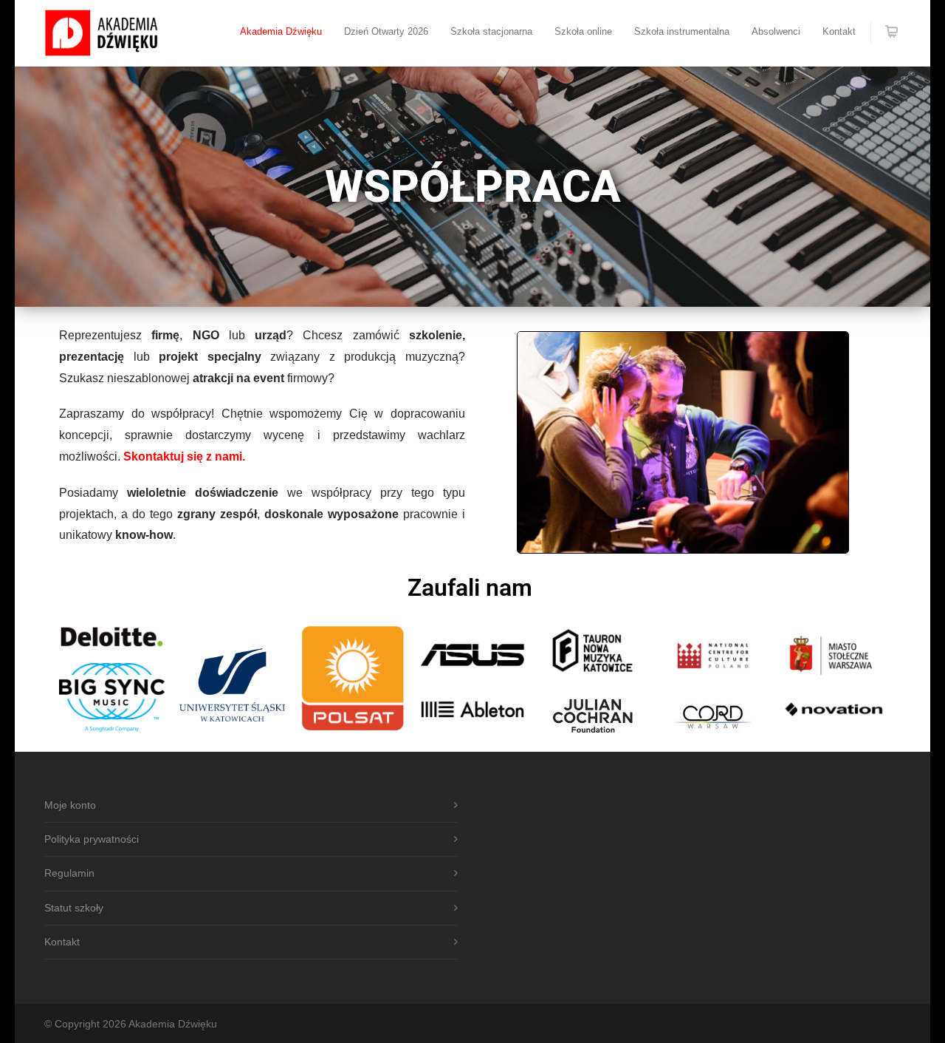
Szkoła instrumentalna (681, 31)
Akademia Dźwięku (281, 31)
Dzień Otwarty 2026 (386, 31)
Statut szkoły (73, 908)
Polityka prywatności (91, 839)
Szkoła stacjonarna (491, 31)
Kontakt (839, 31)
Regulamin (69, 873)
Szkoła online (583, 31)
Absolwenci (776, 31)
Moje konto (70, 805)
